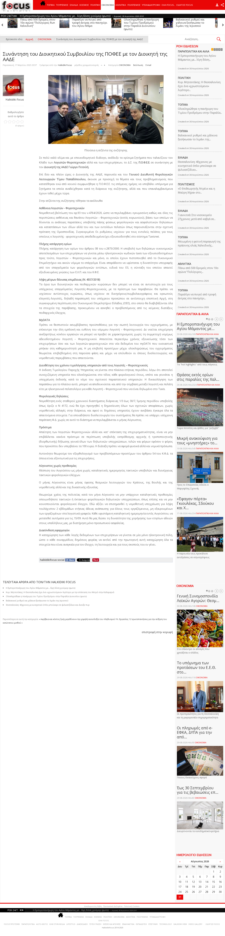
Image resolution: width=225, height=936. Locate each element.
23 (220, 887)
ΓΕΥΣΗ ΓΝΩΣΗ (95, 924)
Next (221, 319)
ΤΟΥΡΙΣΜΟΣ (62, 4)
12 (193, 882)
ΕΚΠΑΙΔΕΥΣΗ (141, 924)
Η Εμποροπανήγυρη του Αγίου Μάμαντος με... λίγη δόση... (197, 57)
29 (213, 892)
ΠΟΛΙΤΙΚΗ (95, 4)
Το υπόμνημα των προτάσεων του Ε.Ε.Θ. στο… (196, 667)
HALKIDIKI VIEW (180, 924)
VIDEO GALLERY (195, 924)
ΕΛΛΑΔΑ (74, 4)
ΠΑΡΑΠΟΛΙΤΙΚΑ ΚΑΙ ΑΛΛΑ (193, 51)
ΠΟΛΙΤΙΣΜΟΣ (134, 4)
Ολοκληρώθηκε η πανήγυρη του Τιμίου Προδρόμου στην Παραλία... (200, 110)
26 (193, 892)
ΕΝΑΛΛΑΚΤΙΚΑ (128, 924)
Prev (217, 319)
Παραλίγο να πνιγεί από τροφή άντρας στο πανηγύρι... (197, 296)
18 (186, 887)
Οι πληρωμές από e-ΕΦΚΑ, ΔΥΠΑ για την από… (194, 732)
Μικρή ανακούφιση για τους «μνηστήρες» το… (197, 440)
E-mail (148, 65)
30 (220, 892)
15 (213, 882)
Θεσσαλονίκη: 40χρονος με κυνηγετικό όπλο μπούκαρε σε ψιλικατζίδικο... (197, 165)
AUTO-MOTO (42, 924)
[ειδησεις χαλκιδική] (43, 5)
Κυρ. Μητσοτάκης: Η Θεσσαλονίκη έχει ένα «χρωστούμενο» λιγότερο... (199, 86)
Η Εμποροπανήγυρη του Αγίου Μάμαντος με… (198, 326)
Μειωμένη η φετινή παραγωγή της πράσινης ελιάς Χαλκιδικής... (199, 243)
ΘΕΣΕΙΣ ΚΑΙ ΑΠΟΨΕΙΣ (112, 924)
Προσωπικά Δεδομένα (112, 906)
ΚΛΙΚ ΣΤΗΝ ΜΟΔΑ (57, 924)
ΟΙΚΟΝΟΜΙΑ (107, 4)
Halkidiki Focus (65, 65)
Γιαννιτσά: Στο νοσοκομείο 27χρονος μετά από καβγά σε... (196, 217)
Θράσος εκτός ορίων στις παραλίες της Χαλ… (198, 377)
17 (179, 887)
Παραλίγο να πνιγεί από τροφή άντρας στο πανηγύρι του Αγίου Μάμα (37, 23)
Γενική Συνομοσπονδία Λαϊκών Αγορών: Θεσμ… (198, 598)
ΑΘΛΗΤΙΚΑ (120, 4)
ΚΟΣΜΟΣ (84, 4)
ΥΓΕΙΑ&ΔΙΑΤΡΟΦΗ (151, 4)
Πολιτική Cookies (131, 906)
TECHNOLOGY (165, 924)
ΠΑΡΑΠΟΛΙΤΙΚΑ (28, 924)
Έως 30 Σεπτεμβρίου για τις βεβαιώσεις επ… (197, 790)
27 (199, 892)
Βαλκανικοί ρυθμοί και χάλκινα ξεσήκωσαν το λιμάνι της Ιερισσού (138, 23)
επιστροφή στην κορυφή (157, 632)
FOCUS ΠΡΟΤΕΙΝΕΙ (12, 924)
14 (206, 882)
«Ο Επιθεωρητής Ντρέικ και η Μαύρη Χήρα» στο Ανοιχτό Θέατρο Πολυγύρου (193, 24)
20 (199, 887)
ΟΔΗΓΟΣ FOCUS (184, 4)
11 (186, 882)
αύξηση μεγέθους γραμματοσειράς (104, 64)
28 (206, 892)
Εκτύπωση (138, 65)
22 (213, 887)
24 (179, 892)
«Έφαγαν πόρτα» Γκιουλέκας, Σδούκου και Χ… (195, 503)
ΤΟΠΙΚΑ (51, 4)
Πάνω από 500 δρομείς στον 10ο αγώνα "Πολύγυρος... (198, 270)
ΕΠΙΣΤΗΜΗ (153, 924)
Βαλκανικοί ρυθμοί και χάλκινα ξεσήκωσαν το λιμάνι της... (197, 137)
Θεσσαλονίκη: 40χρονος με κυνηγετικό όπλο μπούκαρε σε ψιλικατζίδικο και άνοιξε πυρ (48, 605)
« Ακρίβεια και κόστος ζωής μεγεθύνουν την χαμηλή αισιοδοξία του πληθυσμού (77, 619)
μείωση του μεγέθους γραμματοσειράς (101, 64)
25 (186, 892)
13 (199, 882)
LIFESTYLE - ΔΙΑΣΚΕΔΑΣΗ (77, 924)
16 (220, 882)
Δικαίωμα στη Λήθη (93, 906)
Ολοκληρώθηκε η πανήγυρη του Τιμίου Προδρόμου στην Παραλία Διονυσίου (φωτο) (89, 24)
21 (206, 887)
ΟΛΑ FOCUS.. (104, 920)
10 (179, 882)
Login (217, 5)
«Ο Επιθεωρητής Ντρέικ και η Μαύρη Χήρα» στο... (196, 190)
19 (193, 887)
